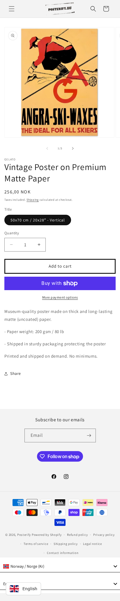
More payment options (60, 297)
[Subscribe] (89, 435)
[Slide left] (47, 148)
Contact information (62, 553)
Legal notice (92, 544)
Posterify (24, 535)
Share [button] (15, 373)
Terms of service (36, 544)
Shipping (33, 200)
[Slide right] (72, 148)
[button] (11, 8)
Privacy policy (104, 535)
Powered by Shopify (47, 535)
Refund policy (77, 535)
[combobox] (60, 566)
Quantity (11, 233)
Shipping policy (66, 544)
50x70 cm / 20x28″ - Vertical (37, 220)
